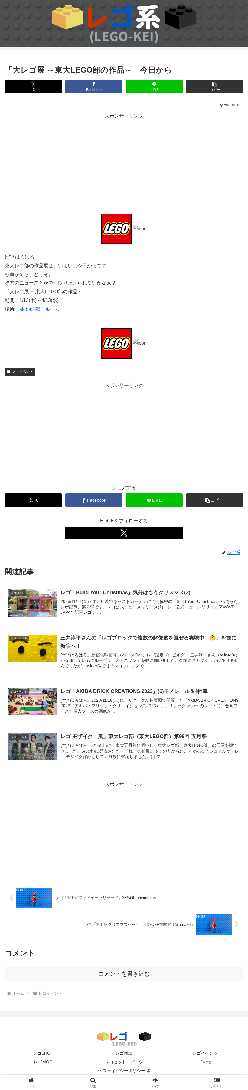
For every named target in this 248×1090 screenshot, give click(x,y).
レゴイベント (22, 371)
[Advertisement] (124, 163)
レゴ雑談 (124, 1053)
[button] (214, 86)
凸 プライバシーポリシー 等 (124, 1070)
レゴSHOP (43, 1053)
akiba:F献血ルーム (39, 309)
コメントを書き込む (124, 974)
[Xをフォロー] (124, 533)
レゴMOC (43, 1061)
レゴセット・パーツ (124, 1061)
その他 (205, 1061)
